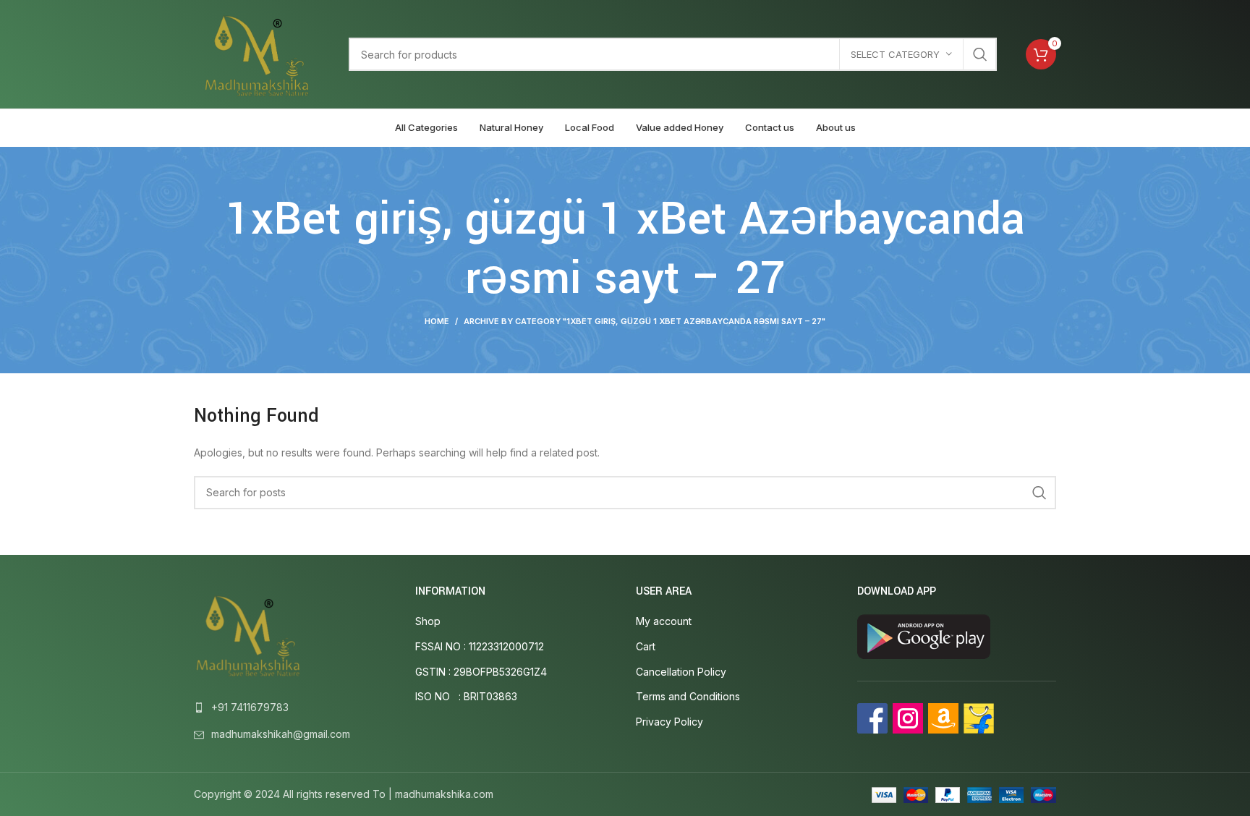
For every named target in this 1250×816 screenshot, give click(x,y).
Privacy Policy (669, 721)
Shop (428, 621)
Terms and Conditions (688, 696)
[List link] (294, 707)
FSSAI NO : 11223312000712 (479, 646)
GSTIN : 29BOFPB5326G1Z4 (481, 672)
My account (664, 621)
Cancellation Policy (681, 672)
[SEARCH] (980, 54)
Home (437, 321)
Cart (645, 646)
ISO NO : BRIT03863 (466, 696)
